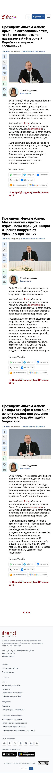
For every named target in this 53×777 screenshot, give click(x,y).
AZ (26, 769)
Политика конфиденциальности (15, 723)
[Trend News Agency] (9, 634)
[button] (4, 56)
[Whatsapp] (4, 743)
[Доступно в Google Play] (26, 754)
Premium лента (8, 672)
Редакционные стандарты (12, 693)
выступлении (35, 129)
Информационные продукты (13, 710)
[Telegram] (26, 743)
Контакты (6, 689)
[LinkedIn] (31, 743)
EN (22, 769)
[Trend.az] (9, 17)
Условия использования (12, 719)
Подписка (6, 706)
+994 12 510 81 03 (8, 653)
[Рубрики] (48, 16)
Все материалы (25, 93)
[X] (15, 743)
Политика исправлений (11, 696)
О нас (4, 682)
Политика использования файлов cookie (18, 730)
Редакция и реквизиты (11, 685)
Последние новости (10, 668)
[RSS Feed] (37, 743)
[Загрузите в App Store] (9, 754)
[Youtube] (20, 743)
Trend (26, 123)
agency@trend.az (8, 656)
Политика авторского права (13, 727)
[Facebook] (9, 743)
